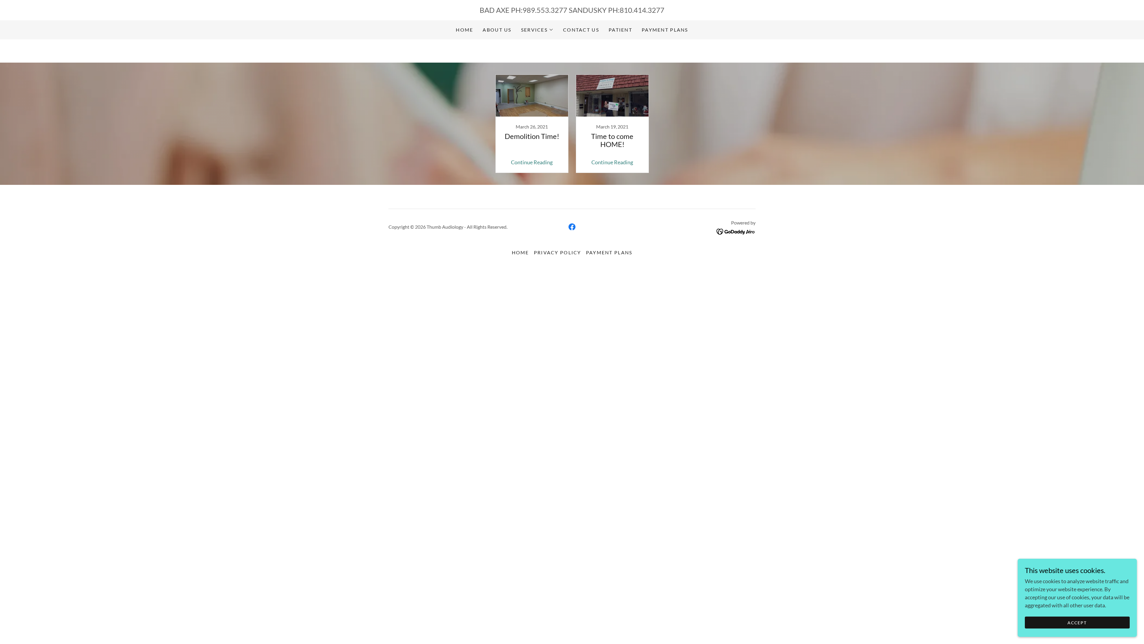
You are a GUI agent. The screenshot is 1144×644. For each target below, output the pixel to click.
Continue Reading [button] (532, 162)
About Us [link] (497, 29)
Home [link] (464, 29)
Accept (1077, 622)
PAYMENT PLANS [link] (665, 29)
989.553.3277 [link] (545, 10)
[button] (537, 29)
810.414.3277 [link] (642, 10)
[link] (532, 124)
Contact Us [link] (581, 29)
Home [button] (520, 252)
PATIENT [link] (620, 29)
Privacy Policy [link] (557, 252)
